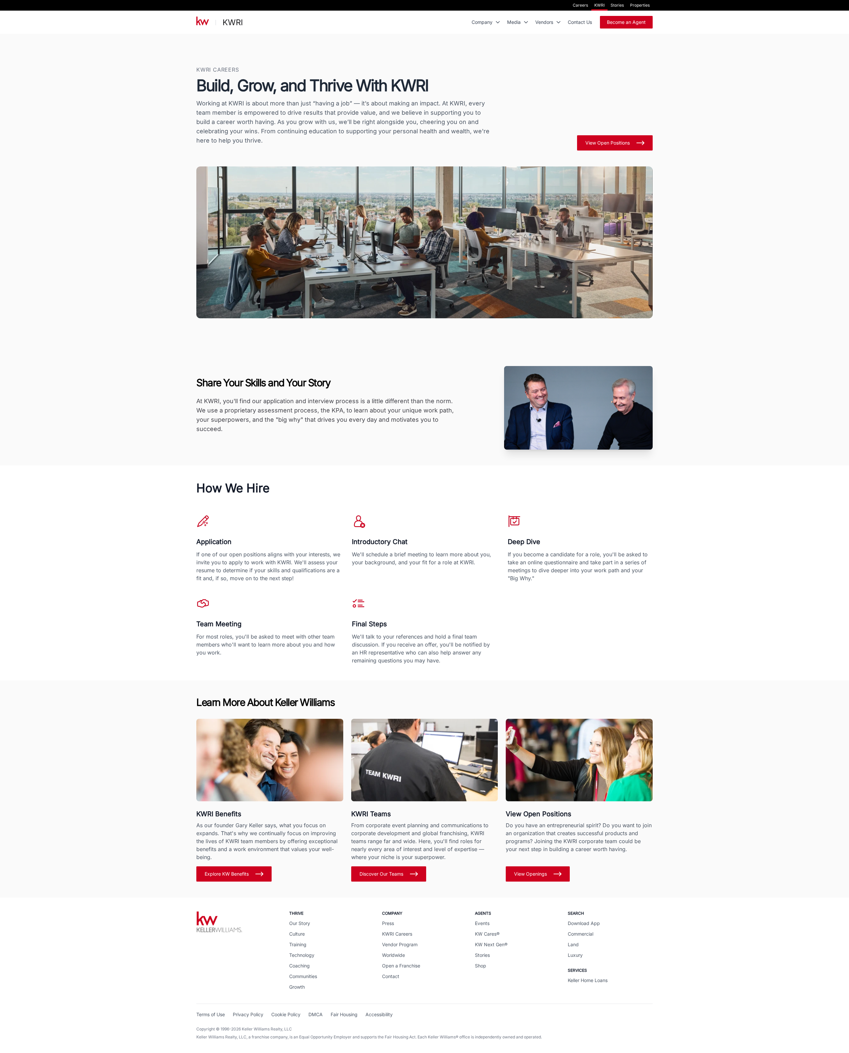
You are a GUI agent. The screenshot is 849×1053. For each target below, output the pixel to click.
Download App (584, 923)
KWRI (599, 5)
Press (388, 923)
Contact (390, 976)
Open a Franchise (401, 965)
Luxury (575, 955)
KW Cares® (487, 934)
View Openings (530, 874)
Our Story (299, 923)
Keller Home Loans (588, 980)
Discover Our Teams (381, 874)
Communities (303, 976)
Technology (301, 955)
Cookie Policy (285, 1014)
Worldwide (393, 955)
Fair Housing (344, 1014)
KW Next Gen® (491, 944)
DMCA (315, 1014)
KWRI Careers (397, 934)
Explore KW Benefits (227, 874)
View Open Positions (607, 143)
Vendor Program (400, 944)
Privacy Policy (248, 1014)
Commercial (580, 934)
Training (297, 944)
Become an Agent (626, 22)
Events (482, 923)
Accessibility (379, 1014)
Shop (480, 965)
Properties (640, 5)
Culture (297, 934)
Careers (580, 5)
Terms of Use (210, 1014)
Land (573, 944)
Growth (297, 987)
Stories (617, 5)
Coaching (299, 965)
